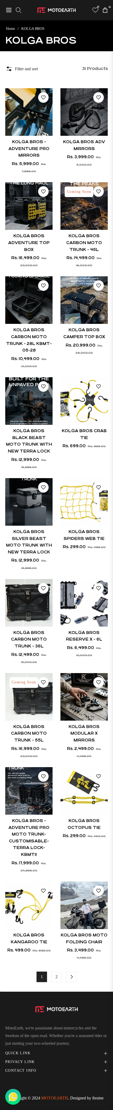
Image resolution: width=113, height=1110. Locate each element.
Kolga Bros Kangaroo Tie (29, 938)
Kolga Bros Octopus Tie (84, 824)
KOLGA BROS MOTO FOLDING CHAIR (84, 938)
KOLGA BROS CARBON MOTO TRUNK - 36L (29, 639)
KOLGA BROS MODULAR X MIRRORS (84, 733)
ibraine (98, 1098)
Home (10, 29)
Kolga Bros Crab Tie (84, 434)
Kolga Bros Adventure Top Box (29, 242)
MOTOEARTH (54, 1098)
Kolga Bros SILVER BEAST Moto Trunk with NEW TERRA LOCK (29, 541)
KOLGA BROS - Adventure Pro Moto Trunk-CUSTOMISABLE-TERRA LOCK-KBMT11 (28, 837)
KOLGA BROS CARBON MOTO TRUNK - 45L (84, 242)
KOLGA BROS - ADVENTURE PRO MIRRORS (28, 148)
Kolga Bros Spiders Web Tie (84, 535)
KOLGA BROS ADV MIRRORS (84, 145)
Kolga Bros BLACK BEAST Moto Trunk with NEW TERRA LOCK (29, 440)
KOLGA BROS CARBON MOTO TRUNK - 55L (29, 733)
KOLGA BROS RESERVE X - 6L (84, 636)
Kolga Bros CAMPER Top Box (84, 333)
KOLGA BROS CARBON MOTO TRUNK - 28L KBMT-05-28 (29, 340)
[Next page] (71, 977)
